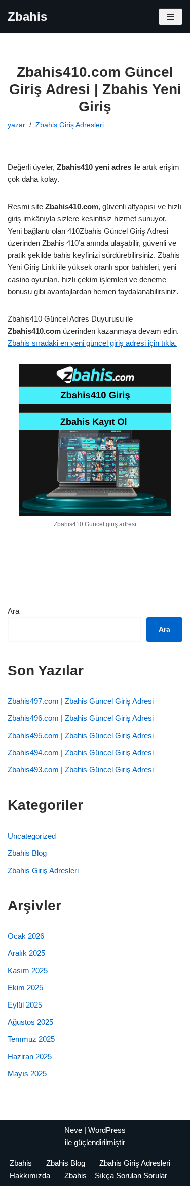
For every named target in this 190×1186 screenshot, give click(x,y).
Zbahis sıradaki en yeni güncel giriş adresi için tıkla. (92, 343)
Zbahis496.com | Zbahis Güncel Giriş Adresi (81, 718)
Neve (73, 1130)
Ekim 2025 (25, 987)
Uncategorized (32, 836)
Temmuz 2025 (31, 1039)
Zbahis (21, 1163)
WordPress (107, 1130)
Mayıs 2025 (27, 1073)
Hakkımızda (30, 1175)
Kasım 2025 (28, 970)
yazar (16, 125)
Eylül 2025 (25, 1004)
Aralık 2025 (26, 953)
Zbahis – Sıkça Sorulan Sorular (115, 1175)
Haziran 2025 (30, 1056)
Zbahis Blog (27, 853)
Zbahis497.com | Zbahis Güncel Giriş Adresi (81, 701)
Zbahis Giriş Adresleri (69, 125)
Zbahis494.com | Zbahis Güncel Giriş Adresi (81, 752)
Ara (13, 611)
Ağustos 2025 (30, 1022)
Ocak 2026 (26, 936)
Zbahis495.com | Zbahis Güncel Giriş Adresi (81, 735)
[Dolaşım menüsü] (170, 16)
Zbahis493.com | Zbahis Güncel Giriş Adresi (81, 769)
